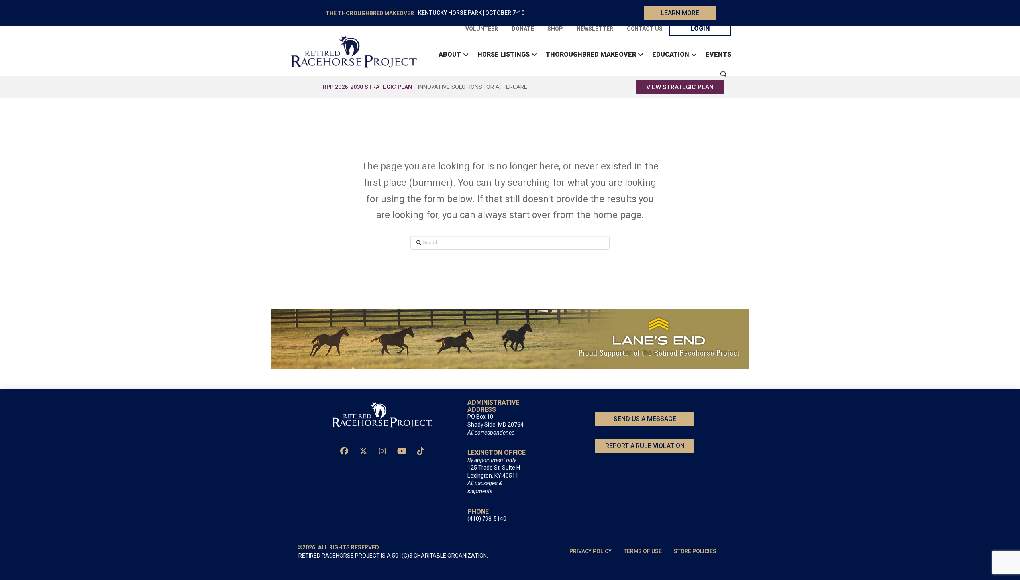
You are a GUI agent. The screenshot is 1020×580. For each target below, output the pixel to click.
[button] (721, 74)
